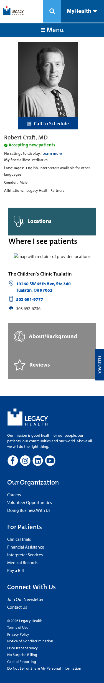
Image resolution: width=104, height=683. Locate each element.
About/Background (52, 335)
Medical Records (22, 562)
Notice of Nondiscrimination (30, 640)
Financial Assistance (25, 547)
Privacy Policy (18, 634)
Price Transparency (22, 647)
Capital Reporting (21, 661)
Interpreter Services (25, 554)
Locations (39, 220)
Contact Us (17, 607)
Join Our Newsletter (25, 599)
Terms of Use (17, 627)
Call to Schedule (50, 123)
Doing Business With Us (28, 510)
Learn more (52, 153)
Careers (14, 494)
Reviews (39, 364)
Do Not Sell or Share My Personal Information (44, 668)
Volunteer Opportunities (29, 502)
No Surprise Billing (22, 654)
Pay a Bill (15, 570)
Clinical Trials (19, 539)
